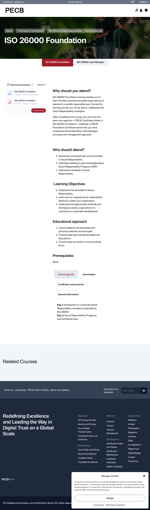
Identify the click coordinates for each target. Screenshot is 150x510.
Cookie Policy (98, 505)
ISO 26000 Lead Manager (90, 62)
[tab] (66, 274)
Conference (8, 2)
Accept (110, 498)
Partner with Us (75, 2)
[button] (144, 475)
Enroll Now (39, 110)
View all (40, 85)
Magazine (19, 2)
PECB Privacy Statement (115, 505)
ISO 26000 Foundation (58, 62)
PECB (143, 2)
